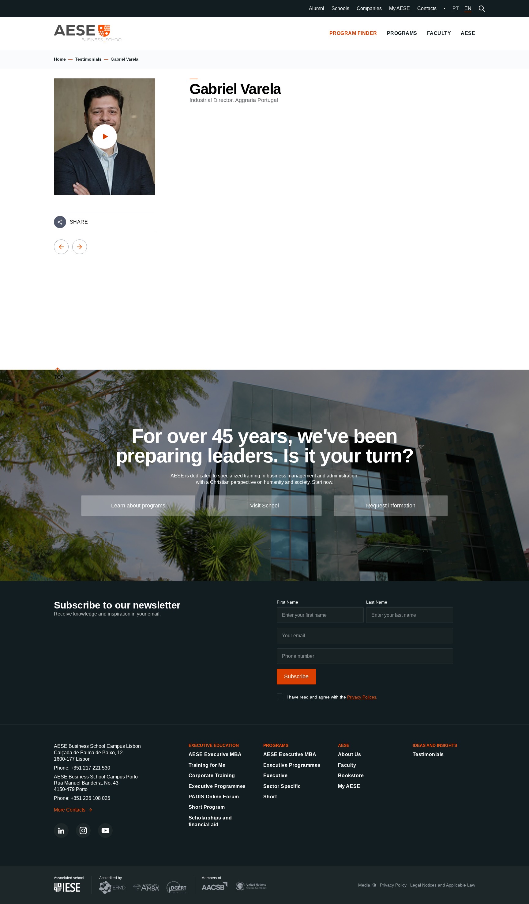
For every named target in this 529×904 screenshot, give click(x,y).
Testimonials (88, 59)
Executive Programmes (217, 786)
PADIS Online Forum (214, 796)
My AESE (399, 8)
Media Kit (367, 885)
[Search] (482, 9)
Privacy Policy (393, 885)
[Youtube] (105, 830)
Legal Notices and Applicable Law (442, 885)
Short (270, 796)
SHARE (79, 221)
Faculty (347, 765)
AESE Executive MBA (215, 754)
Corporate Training (212, 775)
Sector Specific (282, 786)
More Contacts (69, 809)
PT (455, 8)
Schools (340, 8)
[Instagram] (83, 830)
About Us (349, 754)
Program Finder (353, 33)
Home (60, 59)
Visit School (264, 505)
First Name (287, 602)
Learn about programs (138, 505)
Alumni (316, 8)
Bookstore (351, 775)
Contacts (427, 8)
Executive (275, 775)
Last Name (376, 602)
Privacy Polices (361, 697)
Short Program (207, 807)
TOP (59, 377)
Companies (369, 8)
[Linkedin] (61, 830)
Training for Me (207, 765)
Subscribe (296, 676)
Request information (390, 505)
